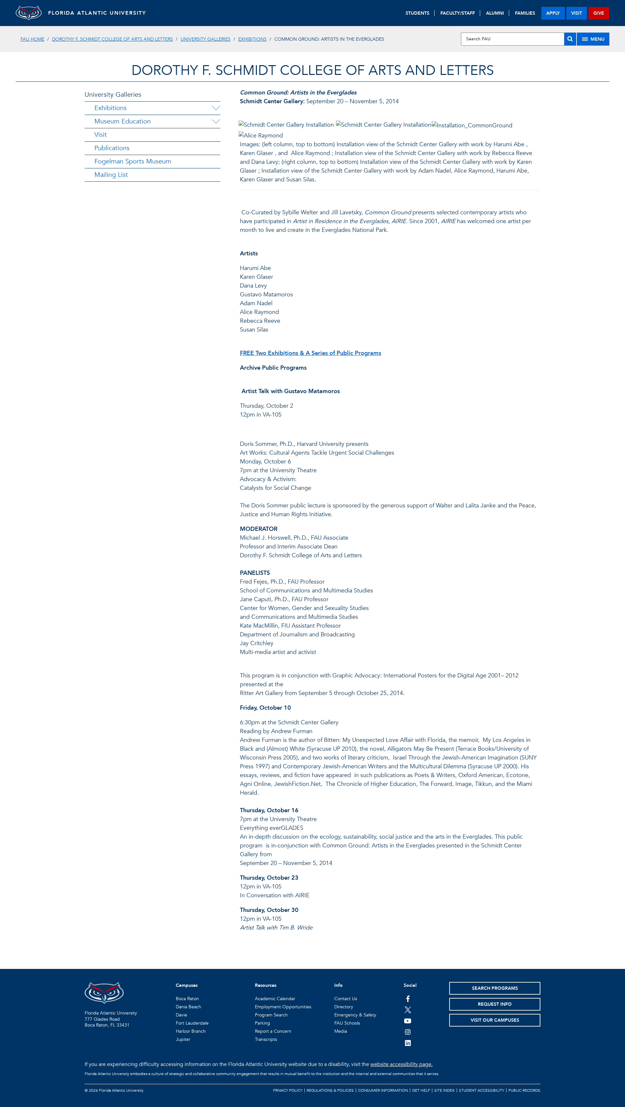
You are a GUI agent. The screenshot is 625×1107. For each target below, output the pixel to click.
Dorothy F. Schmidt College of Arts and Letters (112, 39)
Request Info (495, 1004)
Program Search (271, 1015)
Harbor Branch (191, 1031)
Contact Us (345, 999)
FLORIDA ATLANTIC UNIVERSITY (97, 13)
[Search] (570, 39)
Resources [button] (265, 985)
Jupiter (183, 1039)
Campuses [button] (187, 985)
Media (340, 1031)
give (598, 13)
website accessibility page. (401, 1064)
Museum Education (122, 121)
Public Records (524, 1090)
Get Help (421, 1090)
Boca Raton (187, 999)
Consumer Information (383, 1090)
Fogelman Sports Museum (132, 161)
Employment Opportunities (283, 1007)
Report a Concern (273, 1031)
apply (553, 13)
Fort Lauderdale (192, 1023)
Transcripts (266, 1039)
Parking (262, 1023)
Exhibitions (252, 39)
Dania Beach (188, 1007)
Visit (100, 134)
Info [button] (338, 985)
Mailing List (111, 174)
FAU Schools (347, 1023)
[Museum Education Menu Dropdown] (215, 121)
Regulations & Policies (330, 1090)
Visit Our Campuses (495, 1020)
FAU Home (32, 39)
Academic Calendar (275, 999)
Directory (343, 1007)
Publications (112, 148)
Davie (181, 1015)
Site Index (444, 1090)
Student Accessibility (481, 1090)
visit (576, 13)
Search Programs (495, 988)
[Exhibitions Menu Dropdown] (215, 108)
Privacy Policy (287, 1090)
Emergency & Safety (355, 1015)
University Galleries (205, 39)
